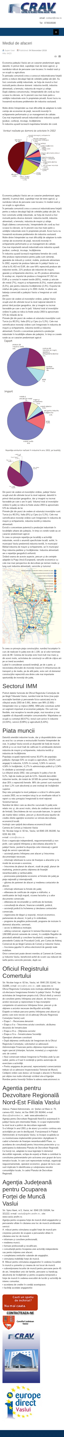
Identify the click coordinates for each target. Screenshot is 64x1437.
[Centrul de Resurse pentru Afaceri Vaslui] (32, 8)
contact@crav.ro (54, 18)
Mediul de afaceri (17, 43)
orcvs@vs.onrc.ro (26, 986)
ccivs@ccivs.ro (17, 837)
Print (55, 56)
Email (59, 56)
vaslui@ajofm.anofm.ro (29, 1213)
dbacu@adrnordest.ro (12, 1115)
